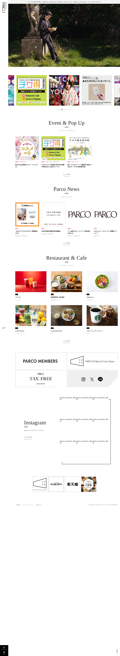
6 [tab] (68, 109)
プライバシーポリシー (28, 504)
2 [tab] (59, 109)
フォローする (28, 437)
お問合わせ (38, 504)
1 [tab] (57, 109)
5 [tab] (66, 109)
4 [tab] (64, 109)
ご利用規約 (18, 504)
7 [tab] (70, 109)
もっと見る (66, 174)
